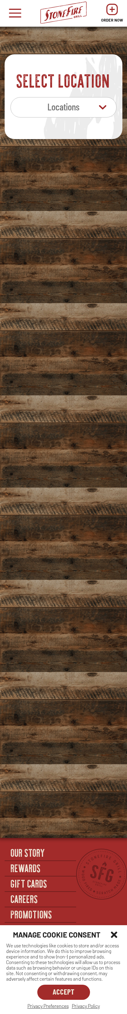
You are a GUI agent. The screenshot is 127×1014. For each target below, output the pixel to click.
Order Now (112, 14)
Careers (24, 898)
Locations (63, 106)
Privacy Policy (86, 1006)
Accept (64, 991)
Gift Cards (29, 883)
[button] (114, 934)
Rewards (26, 868)
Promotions (31, 914)
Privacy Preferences (48, 1006)
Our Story (28, 852)
